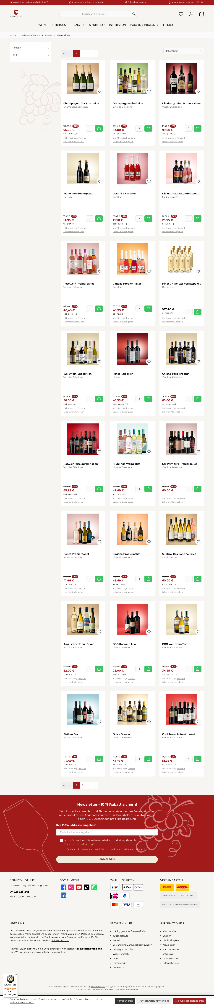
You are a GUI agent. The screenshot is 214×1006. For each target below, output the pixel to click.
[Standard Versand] (167, 887)
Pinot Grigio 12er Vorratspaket (181, 283)
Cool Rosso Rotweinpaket (178, 734)
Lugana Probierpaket (127, 554)
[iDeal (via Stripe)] (114, 895)
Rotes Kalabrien (123, 373)
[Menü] (16, 975)
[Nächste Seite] (89, 53)
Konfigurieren (125, 1000)
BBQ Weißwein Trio (174, 644)
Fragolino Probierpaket (78, 193)
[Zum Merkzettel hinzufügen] (100, 91)
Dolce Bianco (121, 734)
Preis (14, 54)
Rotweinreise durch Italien (80, 463)
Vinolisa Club (170, 931)
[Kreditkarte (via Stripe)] (121, 904)
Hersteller (17, 47)
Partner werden (171, 949)
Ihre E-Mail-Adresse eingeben (75, 825)
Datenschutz (120, 963)
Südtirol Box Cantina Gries (179, 554)
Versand (82, 138)
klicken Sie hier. (60, 940)
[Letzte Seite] (95, 53)
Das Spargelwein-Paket (128, 103)
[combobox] (94, 14)
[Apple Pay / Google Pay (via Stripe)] (133, 887)
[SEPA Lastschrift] (115, 887)
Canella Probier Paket (127, 283)
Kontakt (117, 940)
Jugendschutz (120, 935)
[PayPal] (125, 895)
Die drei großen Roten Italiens (181, 103)
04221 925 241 (19, 891)
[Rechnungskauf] (138, 904)
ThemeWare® (131, 989)
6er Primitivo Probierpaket (179, 463)
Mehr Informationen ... (22, 1002)
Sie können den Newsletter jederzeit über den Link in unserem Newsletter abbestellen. (107, 849)
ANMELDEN (107, 859)
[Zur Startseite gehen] (16, 14)
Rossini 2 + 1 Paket (124, 193)
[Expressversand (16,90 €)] (182, 887)
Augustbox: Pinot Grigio (78, 644)
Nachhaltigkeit (171, 940)
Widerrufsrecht (121, 954)
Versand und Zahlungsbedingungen (132, 944)
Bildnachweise (171, 963)
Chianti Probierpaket (175, 373)
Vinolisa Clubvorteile (93, 2)
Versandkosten (98, 986)
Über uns (168, 954)
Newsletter (169, 944)
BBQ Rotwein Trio (124, 644)
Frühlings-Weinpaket (126, 463)
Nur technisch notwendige (154, 1000)
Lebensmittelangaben (73, 141)
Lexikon (167, 935)
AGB (115, 958)
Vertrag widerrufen (123, 949)
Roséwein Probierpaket (78, 283)
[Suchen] (134, 14)
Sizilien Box (70, 734)
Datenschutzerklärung (78, 844)
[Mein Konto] (191, 14)
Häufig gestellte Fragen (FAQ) (129, 931)
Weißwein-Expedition (77, 373)
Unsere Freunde (171, 958)
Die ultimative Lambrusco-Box (179, 193)
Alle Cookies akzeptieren (189, 1000)
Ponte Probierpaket (76, 554)
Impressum (119, 967)
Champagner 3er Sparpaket (81, 103)
